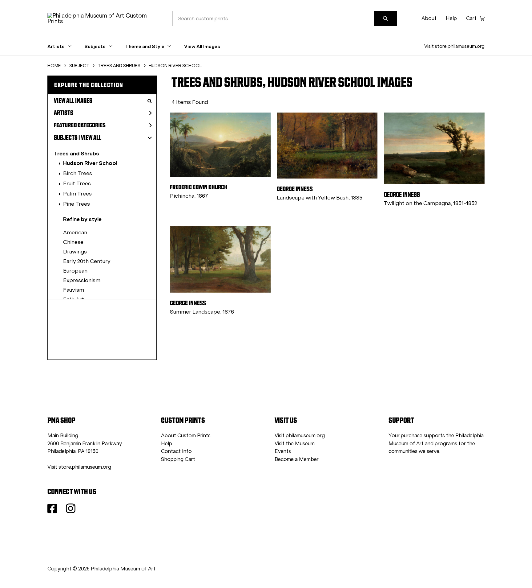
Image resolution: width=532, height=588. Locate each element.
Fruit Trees (77, 183)
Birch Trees (77, 173)
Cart (471, 18)
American (75, 232)
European (75, 271)
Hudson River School (90, 163)
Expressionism (81, 280)
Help (451, 18)
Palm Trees (77, 194)
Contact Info (176, 451)
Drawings (75, 252)
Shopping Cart (178, 459)
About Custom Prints (186, 435)
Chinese (73, 242)
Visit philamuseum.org (300, 435)
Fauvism (73, 290)
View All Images (202, 46)
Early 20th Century (87, 261)
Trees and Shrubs (76, 153)
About (429, 18)
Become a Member (297, 459)
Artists (63, 113)
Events (283, 451)
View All (91, 137)
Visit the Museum (295, 443)
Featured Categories (80, 125)
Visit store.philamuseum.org (454, 46)
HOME (54, 65)
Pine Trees (76, 204)
